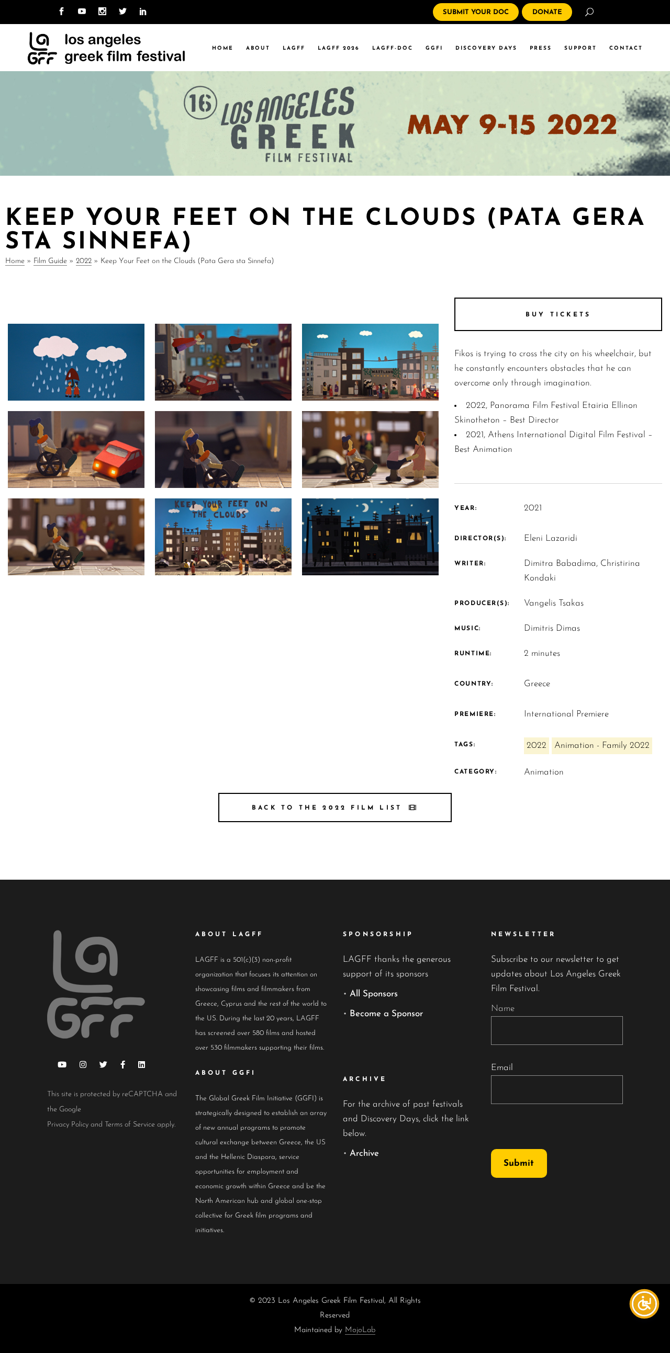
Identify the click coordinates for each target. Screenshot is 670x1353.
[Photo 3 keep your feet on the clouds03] (76, 536)
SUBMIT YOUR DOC (476, 12)
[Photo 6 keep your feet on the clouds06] (76, 449)
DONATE (547, 12)
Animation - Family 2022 (602, 745)
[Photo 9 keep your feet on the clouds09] (76, 362)
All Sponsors (374, 994)
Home (15, 261)
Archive (364, 1153)
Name (503, 1008)
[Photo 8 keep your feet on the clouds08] (223, 362)
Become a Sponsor (386, 1013)
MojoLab (360, 1330)
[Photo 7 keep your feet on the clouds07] (370, 362)
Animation (544, 772)
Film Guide (50, 261)
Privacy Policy (67, 1125)
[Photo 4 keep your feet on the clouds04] (370, 449)
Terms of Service (130, 1125)
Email (502, 1067)
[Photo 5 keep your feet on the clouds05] (223, 449)
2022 (84, 261)
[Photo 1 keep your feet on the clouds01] (370, 536)
